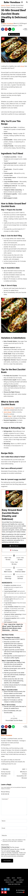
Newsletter (7, 880)
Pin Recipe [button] (15, 550)
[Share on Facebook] (2, 29)
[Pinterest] (2, 892)
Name (3, 821)
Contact (21, 880)
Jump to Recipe (14, 34)
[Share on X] (9, 29)
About (15, 880)
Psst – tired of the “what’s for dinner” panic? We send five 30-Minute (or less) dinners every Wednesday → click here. (12, 627)
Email (3, 828)
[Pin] (3, 38)
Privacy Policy (10, 882)
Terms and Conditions (14, 884)
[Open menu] (22, 2)
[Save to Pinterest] (6, 29)
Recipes (19, 877)
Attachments (5, 845)
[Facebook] (2, 889)
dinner (22, 66)
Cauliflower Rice (9, 408)
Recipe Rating (5, 791)
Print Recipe (14, 546)
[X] (5, 889)
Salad (9, 416)
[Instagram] (8, 889)
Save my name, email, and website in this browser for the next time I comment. (14, 840)
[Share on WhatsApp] (13, 29)
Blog (13, 877)
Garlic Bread (7, 412)
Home (8, 877)
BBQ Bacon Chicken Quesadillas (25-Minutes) (22, 774)
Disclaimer (19, 882)
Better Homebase (8, 23)
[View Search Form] (27, 2)
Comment (5, 799)
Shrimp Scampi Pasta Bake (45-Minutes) (6, 773)
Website (4, 835)
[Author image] (14, 20)
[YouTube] (5, 892)
